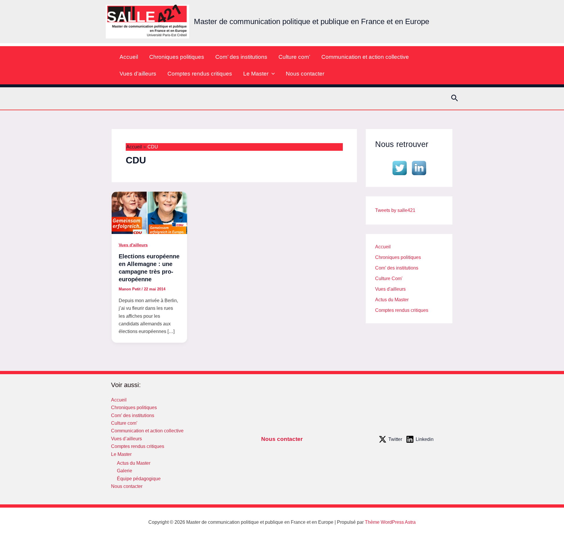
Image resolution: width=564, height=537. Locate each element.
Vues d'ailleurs (133, 244)
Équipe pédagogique (139, 478)
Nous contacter (305, 74)
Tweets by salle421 (395, 210)
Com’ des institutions (241, 57)
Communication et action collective (365, 57)
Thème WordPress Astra (390, 522)
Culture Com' (388, 278)
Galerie (124, 470)
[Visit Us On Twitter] (399, 167)
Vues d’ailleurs (138, 74)
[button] (271, 73)
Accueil (129, 57)
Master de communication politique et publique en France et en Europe (311, 21)
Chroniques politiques (176, 57)
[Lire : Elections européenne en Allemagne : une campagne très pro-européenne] (149, 212)
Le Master (255, 74)
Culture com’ (294, 57)
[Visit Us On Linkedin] (419, 167)
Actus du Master (392, 299)
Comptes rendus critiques (199, 74)
